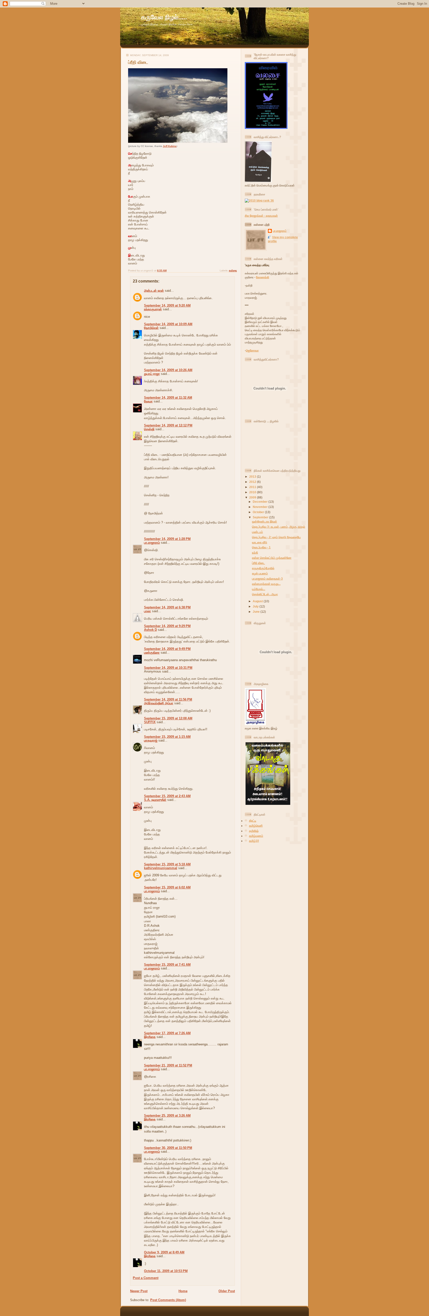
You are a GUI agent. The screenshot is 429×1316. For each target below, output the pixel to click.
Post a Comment (145, 1278)
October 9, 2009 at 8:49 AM (164, 1252)
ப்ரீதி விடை (138, 62)
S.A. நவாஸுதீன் (155, 800)
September (261, 517)
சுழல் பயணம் (260, 573)
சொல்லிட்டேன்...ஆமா (265, 594)
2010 (253, 492)
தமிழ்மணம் (256, 835)
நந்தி (255, 552)
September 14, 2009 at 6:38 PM (167, 607)
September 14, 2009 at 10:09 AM (168, 324)
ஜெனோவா (252, 350)
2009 (253, 497)
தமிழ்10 (254, 840)
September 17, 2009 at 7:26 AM (167, 1033)
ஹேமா (148, 401)
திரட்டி (252, 820)
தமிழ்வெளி (256, 825)
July (256, 606)
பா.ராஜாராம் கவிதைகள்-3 (267, 578)
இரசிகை (150, 1037)
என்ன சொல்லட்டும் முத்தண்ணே (271, 557)
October (259, 512)
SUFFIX (150, 722)
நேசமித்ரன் (151, 328)
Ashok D (150, 630)
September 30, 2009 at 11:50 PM (168, 1148)
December (260, 501)
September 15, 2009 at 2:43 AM (167, 796)
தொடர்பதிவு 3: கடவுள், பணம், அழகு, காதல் (278, 526)
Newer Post (138, 1291)
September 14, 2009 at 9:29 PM (167, 626)
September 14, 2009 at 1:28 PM (167, 539)
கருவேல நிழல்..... (164, 17)
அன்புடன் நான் (154, 290)
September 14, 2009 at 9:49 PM (167, 649)
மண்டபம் (257, 532)
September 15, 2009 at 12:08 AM (168, 718)
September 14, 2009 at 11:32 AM (168, 397)
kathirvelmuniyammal (160, 868)
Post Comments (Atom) (168, 1300)
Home (183, 1291)
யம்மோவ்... (258, 589)
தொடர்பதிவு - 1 (261, 547)
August (258, 601)
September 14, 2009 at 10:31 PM (168, 668)
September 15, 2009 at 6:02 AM (167, 887)
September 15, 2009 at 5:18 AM (167, 864)
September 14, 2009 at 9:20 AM (167, 305)
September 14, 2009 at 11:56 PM (168, 699)
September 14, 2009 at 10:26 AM (168, 370)
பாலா (147, 611)
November (260, 506)
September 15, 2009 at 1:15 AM (167, 737)
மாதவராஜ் (150, 740)
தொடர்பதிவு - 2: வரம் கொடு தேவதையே (276, 537)
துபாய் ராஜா (152, 374)
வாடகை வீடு (259, 542)
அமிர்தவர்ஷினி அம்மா (158, 703)
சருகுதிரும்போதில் (263, 568)
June (256, 611)
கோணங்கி (262, 277)
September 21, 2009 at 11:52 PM (168, 1065)
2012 (253, 481)
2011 (253, 487)
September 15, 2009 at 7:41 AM (167, 964)
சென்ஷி (149, 429)
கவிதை (233, 270)
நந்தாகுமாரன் (153, 309)
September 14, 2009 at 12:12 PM (168, 425)
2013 (253, 476)
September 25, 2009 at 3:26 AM (167, 1115)
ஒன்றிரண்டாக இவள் (264, 521)
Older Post (226, 1291)
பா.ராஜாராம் (152, 542)
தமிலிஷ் (253, 830)
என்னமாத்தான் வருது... (266, 583)
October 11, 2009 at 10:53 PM (166, 1271)
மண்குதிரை (152, 652)
